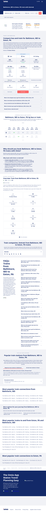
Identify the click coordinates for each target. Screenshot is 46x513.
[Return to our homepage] (5, 1)
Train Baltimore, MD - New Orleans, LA (10, 439)
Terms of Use (18, 509)
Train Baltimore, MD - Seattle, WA (23, 444)
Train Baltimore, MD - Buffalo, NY (9, 437)
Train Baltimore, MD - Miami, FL (22, 437)
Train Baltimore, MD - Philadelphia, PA (38, 395)
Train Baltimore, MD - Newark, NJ (9, 398)
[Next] (40, 128)
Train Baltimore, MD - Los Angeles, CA (10, 427)
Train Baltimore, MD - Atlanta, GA (23, 400)
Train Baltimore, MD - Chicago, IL (37, 437)
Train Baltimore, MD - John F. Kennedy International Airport (28, 398)
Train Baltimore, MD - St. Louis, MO (23, 434)
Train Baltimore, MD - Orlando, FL (9, 400)
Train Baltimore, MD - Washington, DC (24, 395)
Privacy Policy (25, 509)
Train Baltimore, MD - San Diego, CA (37, 434)
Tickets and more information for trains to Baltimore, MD (13, 413)
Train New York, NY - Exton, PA (22, 429)
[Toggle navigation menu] (42, 1)
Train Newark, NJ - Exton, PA (36, 447)
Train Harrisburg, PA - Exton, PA (9, 449)
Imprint (11, 509)
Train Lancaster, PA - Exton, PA (8, 444)
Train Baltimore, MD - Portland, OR (9, 442)
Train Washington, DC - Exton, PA (23, 447)
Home (4, 468)
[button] (27, 13)
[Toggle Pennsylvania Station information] (41, 381)
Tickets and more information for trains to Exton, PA (32, 413)
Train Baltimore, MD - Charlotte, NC (37, 444)
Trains (8, 468)
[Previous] (6, 128)
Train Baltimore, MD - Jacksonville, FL (37, 429)
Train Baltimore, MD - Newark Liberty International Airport (14, 434)
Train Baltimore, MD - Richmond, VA (37, 432)
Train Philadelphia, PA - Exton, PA (9, 447)
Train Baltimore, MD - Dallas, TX (9, 429)
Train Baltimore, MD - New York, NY (9, 395)
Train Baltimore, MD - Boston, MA (37, 398)
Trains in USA (14, 468)
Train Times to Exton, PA (23, 468)
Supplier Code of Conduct (35, 509)
